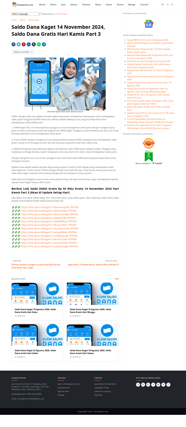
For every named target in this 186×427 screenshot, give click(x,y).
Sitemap (61, 395)
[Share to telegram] (44, 44)
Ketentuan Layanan (103, 391)
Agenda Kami (63, 391)
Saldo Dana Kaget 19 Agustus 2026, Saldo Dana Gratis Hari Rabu (35, 311)
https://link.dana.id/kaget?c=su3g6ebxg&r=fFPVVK (49, 246)
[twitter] (158, 385)
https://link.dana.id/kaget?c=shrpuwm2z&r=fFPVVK (50, 228)
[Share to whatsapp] (39, 44)
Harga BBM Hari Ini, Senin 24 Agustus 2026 (147, 40)
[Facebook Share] (14, 44)
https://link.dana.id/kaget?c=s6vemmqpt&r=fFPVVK (50, 207)
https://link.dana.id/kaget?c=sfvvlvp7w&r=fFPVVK (48, 224)
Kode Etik (98, 395)
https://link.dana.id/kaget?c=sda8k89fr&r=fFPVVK (49, 221)
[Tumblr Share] (34, 44)
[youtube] (148, 385)
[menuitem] (42, 4)
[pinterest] (143, 385)
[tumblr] (163, 385)
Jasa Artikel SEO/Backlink (105, 384)
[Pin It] (24, 44)
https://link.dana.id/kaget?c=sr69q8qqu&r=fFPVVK (49, 235)
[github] (168, 385)
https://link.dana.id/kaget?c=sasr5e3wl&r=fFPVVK (49, 242)
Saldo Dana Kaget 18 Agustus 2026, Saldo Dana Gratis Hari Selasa (90, 352)
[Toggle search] (172, 4)
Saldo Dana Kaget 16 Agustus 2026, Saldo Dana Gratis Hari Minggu (90, 311)
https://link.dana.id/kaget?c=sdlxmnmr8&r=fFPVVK (49, 214)
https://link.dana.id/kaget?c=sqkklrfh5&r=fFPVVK (48, 217)
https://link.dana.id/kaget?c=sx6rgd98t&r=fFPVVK (49, 232)
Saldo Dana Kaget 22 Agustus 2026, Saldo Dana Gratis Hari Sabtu (35, 352)
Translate (62, 14)
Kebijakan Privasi (102, 387)
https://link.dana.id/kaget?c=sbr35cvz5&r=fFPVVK (49, 239)
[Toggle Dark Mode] (168, 4)
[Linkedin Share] (29, 44)
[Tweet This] (19, 44)
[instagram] (163, 4)
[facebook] (153, 385)
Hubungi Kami (64, 387)
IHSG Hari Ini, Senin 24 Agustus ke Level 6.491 (148, 61)
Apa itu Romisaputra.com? (69, 384)
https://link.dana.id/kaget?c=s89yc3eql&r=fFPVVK (49, 210)
